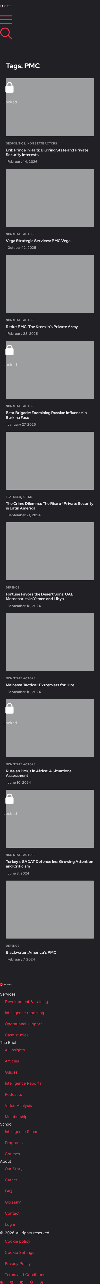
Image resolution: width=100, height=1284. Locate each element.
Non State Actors (42, 143)
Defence (12, 587)
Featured (13, 497)
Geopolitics (15, 143)
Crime (28, 497)
